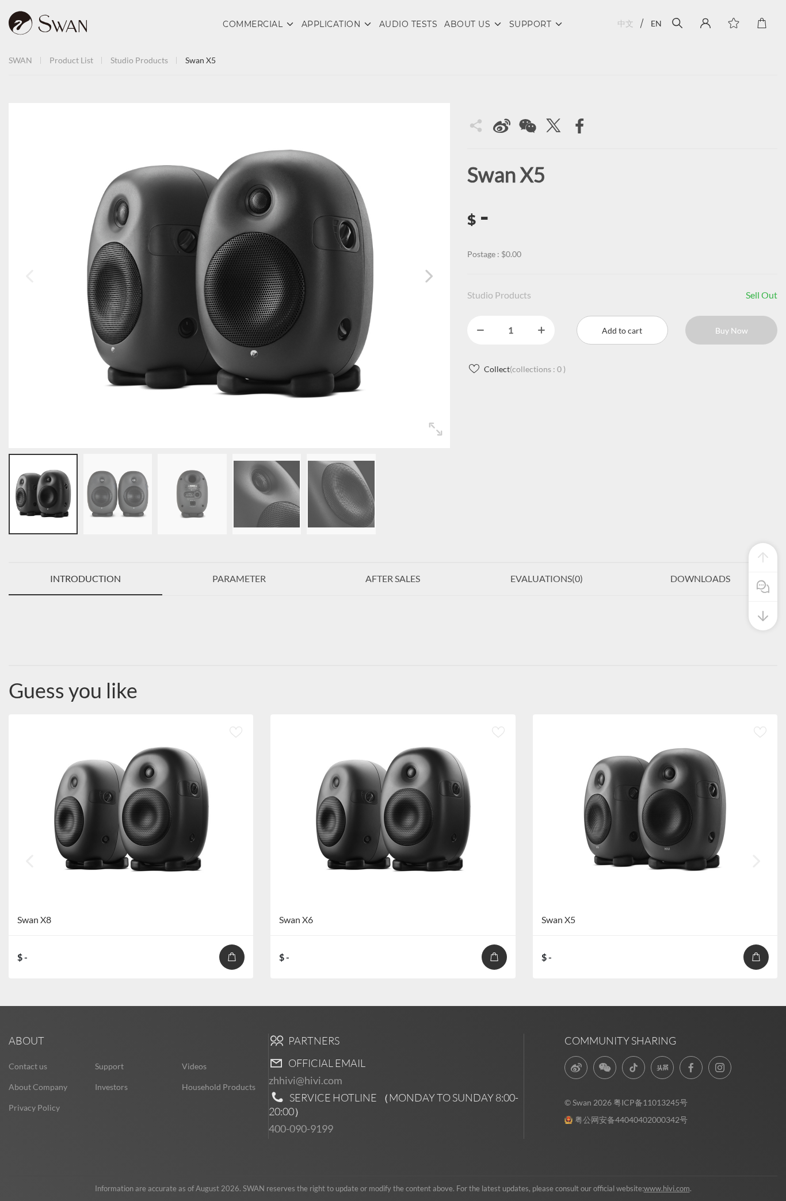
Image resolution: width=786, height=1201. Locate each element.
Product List (71, 60)
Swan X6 (296, 919)
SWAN (20, 60)
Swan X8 (34, 919)
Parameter (239, 578)
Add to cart (622, 330)
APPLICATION (331, 24)
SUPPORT (530, 24)
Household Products (218, 1087)
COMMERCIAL (253, 24)
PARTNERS (313, 1040)
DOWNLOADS (700, 578)
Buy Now (731, 330)
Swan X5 (558, 919)
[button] (428, 275)
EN (656, 23)
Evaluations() (546, 578)
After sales (392, 578)
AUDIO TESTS (408, 24)
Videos (194, 1066)
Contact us (28, 1066)
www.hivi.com (667, 1188)
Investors (111, 1087)
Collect (525, 369)
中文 (625, 23)
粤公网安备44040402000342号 (631, 1119)
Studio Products (139, 60)
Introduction (85, 578)
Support (109, 1066)
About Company (38, 1087)
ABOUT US (467, 24)
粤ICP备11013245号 (650, 1102)
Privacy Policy (34, 1107)
